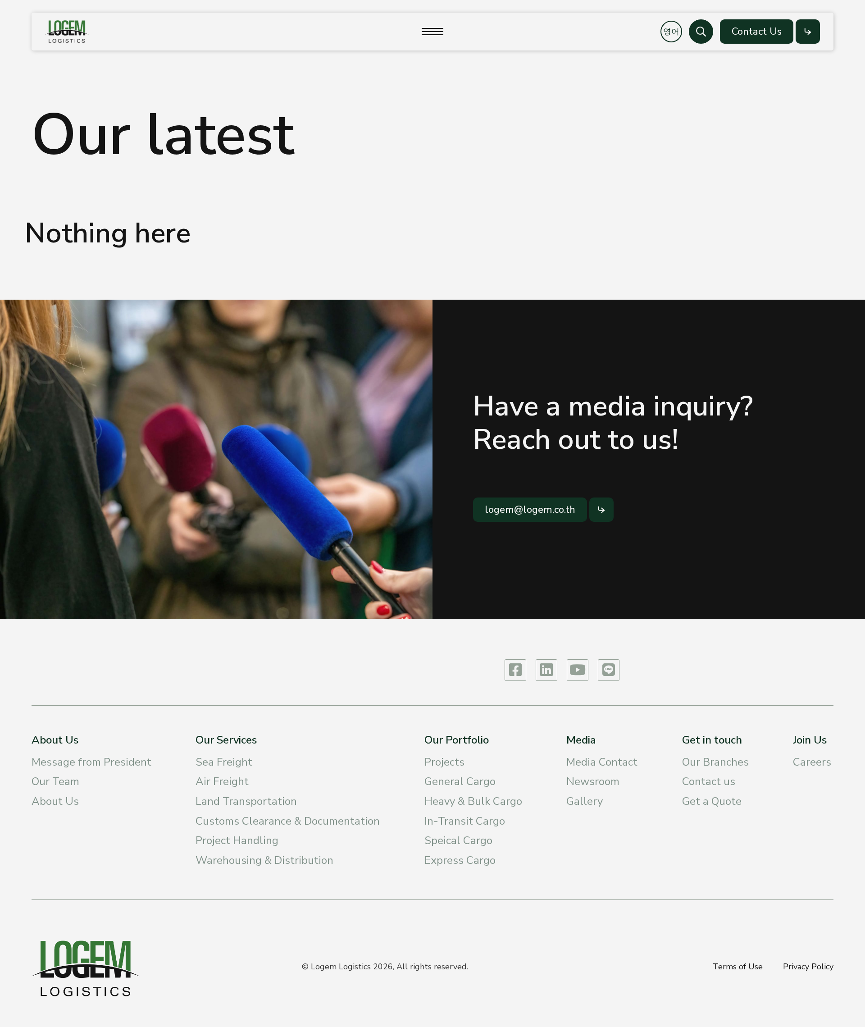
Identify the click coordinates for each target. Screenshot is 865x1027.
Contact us (708, 781)
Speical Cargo (458, 840)
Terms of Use (738, 966)
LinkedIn (546, 670)
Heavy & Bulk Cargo (473, 801)
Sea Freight (224, 762)
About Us (55, 801)
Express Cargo (460, 860)
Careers (812, 762)
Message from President (91, 762)
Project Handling (237, 840)
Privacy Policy (808, 966)
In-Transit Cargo (464, 821)
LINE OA (608, 670)
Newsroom (592, 781)
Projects (444, 762)
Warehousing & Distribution (264, 860)
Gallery (584, 801)
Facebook (515, 670)
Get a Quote (712, 801)
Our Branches (715, 762)
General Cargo (460, 781)
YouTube (577, 670)
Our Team (55, 781)
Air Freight (222, 781)
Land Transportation (246, 801)
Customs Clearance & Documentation (288, 821)
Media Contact (601, 762)
